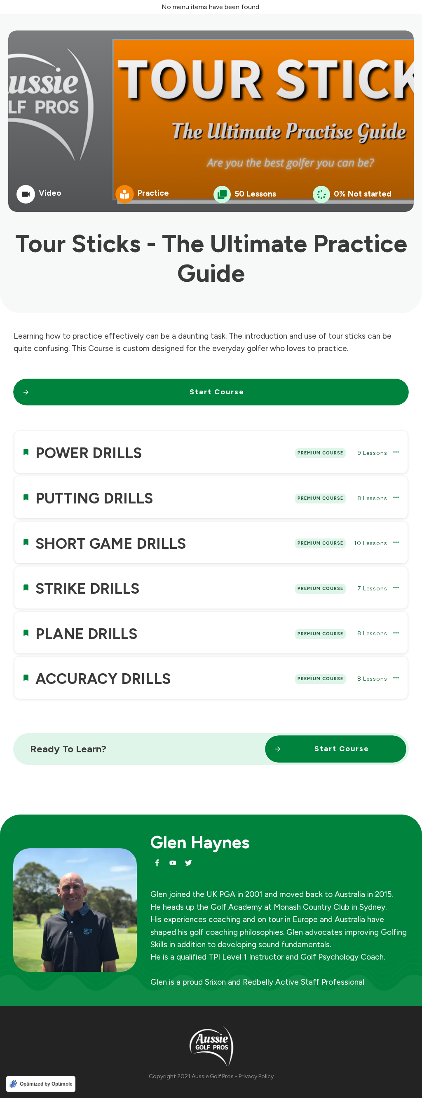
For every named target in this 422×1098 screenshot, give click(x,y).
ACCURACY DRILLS (103, 679)
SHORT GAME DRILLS (110, 544)
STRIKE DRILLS (87, 588)
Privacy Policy (256, 1076)
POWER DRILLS (88, 453)
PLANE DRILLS (86, 634)
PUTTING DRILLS (94, 498)
